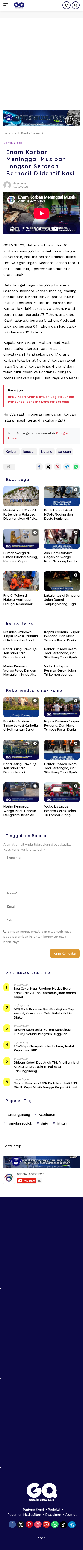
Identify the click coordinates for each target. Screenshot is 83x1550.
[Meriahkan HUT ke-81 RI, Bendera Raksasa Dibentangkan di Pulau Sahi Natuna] (21, 496)
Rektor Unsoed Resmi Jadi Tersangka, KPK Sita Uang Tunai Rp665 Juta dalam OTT (61, 653)
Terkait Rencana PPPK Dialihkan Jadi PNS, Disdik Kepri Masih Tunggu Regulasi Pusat (45, 1085)
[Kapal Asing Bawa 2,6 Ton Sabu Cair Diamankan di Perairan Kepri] (21, 750)
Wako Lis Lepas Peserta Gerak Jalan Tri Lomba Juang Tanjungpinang (60, 670)
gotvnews (19, 183)
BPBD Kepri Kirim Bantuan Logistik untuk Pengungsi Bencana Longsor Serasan (41, 399)
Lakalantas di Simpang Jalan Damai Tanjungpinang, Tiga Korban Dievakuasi (62, 599)
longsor (29, 452)
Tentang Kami (33, 1509)
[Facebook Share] (39, 466)
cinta (44, 1123)
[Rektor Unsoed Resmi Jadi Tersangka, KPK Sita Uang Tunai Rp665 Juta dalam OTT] (62, 750)
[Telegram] (72, 1524)
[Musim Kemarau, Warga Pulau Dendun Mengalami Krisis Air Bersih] (21, 792)
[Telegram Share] (66, 466)
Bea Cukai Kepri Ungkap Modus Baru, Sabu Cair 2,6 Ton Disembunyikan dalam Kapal (45, 992)
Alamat (71, 1515)
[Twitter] (20, 1524)
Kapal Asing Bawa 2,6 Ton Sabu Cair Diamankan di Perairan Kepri (20, 653)
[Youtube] (46, 1525)
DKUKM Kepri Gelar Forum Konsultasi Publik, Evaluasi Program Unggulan (42, 1032)
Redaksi (54, 1509)
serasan (64, 452)
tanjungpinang (19, 1115)
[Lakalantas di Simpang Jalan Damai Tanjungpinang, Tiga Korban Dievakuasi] (62, 581)
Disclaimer (53, 1515)
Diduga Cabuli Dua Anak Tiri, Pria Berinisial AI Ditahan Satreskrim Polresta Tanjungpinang (46, 1066)
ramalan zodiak (20, 1123)
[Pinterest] (29, 1525)
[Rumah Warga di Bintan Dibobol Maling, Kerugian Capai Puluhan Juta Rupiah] (21, 538)
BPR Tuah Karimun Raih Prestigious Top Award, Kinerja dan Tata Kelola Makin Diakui (44, 1013)
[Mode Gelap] (66, 5)
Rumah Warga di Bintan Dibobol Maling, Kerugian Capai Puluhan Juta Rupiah (20, 557)
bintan (62, 1123)
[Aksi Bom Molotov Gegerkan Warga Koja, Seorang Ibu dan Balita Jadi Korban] (62, 538)
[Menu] (6, 5)
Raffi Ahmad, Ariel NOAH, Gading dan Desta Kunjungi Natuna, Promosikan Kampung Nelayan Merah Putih (60, 514)
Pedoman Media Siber (24, 1515)
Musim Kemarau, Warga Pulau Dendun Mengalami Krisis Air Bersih (19, 670)
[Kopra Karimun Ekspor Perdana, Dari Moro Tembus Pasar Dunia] (62, 707)
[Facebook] (12, 1525)
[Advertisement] (41, 62)
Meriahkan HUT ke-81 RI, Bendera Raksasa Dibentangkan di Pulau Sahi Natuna (20, 514)
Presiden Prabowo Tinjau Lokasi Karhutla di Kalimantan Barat (20, 636)
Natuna (46, 452)
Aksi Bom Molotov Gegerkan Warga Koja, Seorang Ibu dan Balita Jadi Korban (61, 557)
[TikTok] (63, 1524)
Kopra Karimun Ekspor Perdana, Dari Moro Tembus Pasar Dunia (62, 636)
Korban (11, 452)
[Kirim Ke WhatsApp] (76, 466)
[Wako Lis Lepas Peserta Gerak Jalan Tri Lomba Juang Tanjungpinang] (62, 792)
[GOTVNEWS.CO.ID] (18, 5)
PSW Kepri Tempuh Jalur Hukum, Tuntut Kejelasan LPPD (44, 1048)
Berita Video (12, 143)
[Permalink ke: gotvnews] (7, 184)
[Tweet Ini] (48, 466)
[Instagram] (38, 1525)
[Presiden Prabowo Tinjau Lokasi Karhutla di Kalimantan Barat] (21, 707)
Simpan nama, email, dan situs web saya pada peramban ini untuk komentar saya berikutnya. (37, 937)
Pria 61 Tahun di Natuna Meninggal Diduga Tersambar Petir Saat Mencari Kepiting (18, 599)
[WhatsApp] (55, 1525)
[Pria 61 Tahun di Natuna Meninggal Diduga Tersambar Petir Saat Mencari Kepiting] (21, 581)
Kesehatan (47, 1115)
